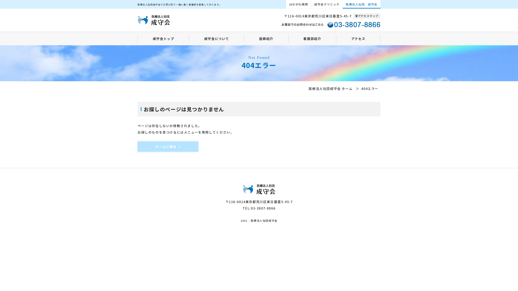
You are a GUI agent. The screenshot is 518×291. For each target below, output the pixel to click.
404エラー (369, 88)
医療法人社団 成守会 (361, 4)
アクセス (358, 38)
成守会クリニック (327, 4)
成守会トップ (163, 38)
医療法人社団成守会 (264, 220)
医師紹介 (266, 38)
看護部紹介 (312, 38)
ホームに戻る (166, 146)
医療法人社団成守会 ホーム (330, 88)
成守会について (216, 38)
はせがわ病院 (298, 4)
